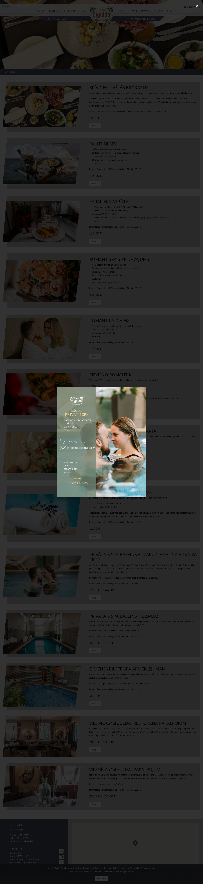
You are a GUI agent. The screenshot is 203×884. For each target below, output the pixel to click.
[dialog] (101, 442)
